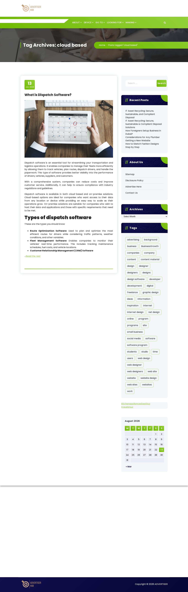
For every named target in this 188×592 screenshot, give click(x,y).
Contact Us (131, 192)
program (143, 318)
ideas (130, 299)
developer (154, 279)
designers (132, 272)
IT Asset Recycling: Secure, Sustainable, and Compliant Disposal (140, 114)
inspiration (132, 305)
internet (147, 305)
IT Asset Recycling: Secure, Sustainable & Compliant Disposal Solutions (143, 124)
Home (102, 45)
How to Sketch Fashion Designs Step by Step (142, 145)
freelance (132, 292)
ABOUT (76, 22)
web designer (134, 364)
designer (143, 266)
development (134, 285)
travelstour (127, 407)
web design (144, 358)
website (131, 378)
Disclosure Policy (134, 180)
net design (154, 312)
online (130, 318)
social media (134, 338)
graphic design (151, 292)
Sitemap (129, 174)
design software (136, 279)
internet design (135, 312)
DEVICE (87, 22)
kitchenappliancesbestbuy (135, 403)
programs (132, 325)
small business (135, 331)
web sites (132, 384)
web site (152, 371)
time (155, 351)
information (144, 299)
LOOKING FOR (114, 22)
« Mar (129, 466)
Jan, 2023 (29, 84)
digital (150, 285)
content (131, 259)
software (150, 338)
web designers (135, 371)
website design (149, 378)
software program (137, 345)
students (132, 351)
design (130, 266)
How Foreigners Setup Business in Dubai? (143, 132)
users (130, 358)
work (130, 391)
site (145, 325)
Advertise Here (133, 186)
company (149, 252)
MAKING (130, 22)
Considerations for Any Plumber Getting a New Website (142, 139)
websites (147, 384)
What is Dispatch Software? (47, 95)
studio (144, 351)
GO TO (99, 22)
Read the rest (33, 256)
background (150, 239)
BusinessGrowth (150, 246)
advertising (133, 239)
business (131, 246)
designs (146, 272)
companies (133, 252)
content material (150, 259)
